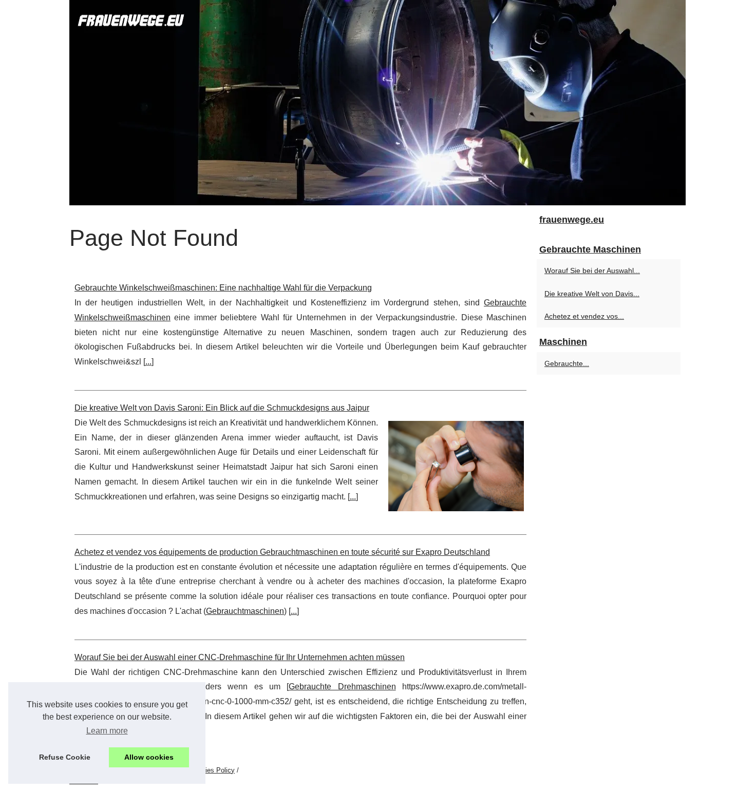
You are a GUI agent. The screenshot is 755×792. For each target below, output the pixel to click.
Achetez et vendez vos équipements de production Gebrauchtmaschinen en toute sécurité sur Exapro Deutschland (282, 552)
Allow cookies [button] (149, 757)
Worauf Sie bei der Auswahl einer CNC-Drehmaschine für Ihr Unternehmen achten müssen (239, 657)
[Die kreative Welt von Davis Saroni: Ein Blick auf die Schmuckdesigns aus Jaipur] (456, 464)
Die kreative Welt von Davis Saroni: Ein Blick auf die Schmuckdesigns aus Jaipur (221, 407)
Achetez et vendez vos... (584, 316)
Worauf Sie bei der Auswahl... (592, 270)
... (148, 361)
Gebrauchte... (566, 363)
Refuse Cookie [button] (64, 757)
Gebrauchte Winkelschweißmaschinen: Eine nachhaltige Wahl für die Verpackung (223, 287)
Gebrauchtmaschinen (245, 611)
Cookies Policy (212, 770)
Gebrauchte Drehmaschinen (342, 686)
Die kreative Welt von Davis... (591, 293)
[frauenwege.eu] (377, 102)
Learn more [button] (107, 730)
